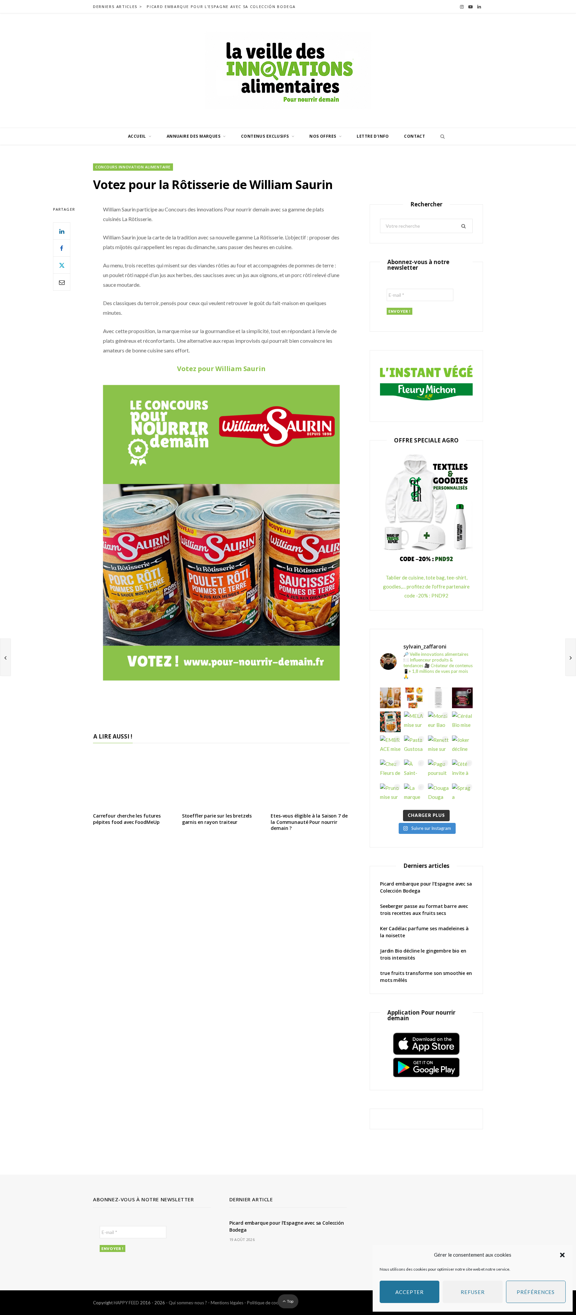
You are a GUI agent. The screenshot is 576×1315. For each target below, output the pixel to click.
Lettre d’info (373, 136)
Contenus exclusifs (265, 136)
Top (289, 1301)
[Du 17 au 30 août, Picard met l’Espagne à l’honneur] (414, 698)
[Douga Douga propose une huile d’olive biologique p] (438, 794)
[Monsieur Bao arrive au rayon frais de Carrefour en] (438, 722)
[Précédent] (5, 657)
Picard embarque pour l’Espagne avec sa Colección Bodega (221, 6)
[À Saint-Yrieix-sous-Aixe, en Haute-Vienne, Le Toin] (414, 770)
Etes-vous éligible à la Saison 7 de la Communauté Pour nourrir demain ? (309, 822)
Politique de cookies (266, 1302)
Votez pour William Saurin (221, 368)
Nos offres (322, 136)
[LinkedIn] (61, 231)
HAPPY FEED (126, 1302)
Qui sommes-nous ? (188, 1302)
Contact (414, 136)
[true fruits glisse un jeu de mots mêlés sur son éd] (438, 698)
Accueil (137, 136)
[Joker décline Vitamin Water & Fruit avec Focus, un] (462, 746)
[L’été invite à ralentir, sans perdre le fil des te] (462, 770)
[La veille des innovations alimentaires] (288, 70)
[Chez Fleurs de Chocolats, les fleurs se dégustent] (390, 770)
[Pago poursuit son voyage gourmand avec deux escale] (438, 770)
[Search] (440, 136)
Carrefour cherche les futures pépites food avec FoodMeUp (127, 819)
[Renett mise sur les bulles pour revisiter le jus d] (438, 746)
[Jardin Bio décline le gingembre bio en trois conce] (390, 698)
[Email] (61, 282)
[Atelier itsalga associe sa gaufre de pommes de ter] (390, 722)
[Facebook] (61, 248)
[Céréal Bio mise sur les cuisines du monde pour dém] (462, 722)
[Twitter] (61, 265)
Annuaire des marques (193, 136)
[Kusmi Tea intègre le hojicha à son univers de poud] (462, 698)
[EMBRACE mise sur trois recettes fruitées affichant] (390, 746)
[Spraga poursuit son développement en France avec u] (462, 794)
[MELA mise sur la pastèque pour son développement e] (414, 722)
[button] (562, 1255)
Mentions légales (227, 1302)
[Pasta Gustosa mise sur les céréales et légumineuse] (414, 746)
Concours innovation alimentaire (133, 166)
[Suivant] (570, 657)
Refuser (472, 1292)
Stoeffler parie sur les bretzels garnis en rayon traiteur (217, 819)
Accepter (409, 1292)
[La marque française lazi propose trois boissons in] (414, 794)
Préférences (536, 1292)
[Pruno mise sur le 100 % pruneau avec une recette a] (390, 794)
